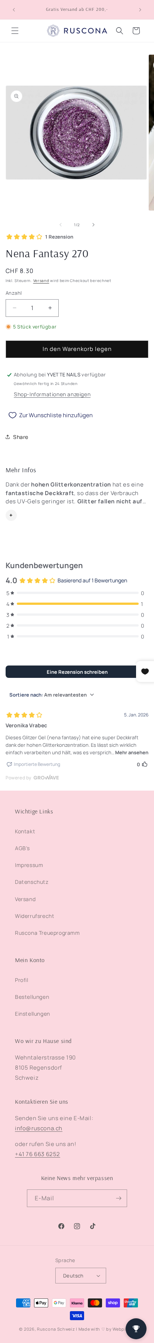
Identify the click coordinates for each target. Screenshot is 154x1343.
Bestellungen (32, 996)
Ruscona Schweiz (56, 1329)
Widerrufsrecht (34, 915)
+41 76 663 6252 (37, 1154)
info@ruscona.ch (38, 1128)
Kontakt (25, 831)
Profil (21, 979)
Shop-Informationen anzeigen (52, 394)
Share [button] (20, 436)
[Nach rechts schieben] (93, 224)
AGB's (22, 848)
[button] (15, 30)
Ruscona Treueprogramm (47, 932)
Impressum (29, 864)
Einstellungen (32, 1013)
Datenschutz (32, 881)
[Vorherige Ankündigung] (14, 9)
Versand (41, 280)
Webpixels (124, 1329)
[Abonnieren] (118, 1198)
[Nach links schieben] (60, 224)
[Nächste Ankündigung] (140, 9)
